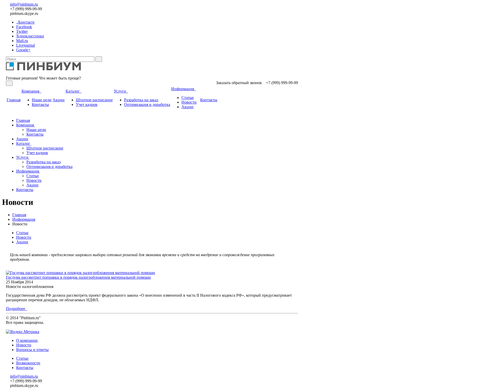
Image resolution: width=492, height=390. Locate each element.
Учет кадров (86, 104)
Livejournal (25, 45)
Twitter (22, 31)
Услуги (121, 91)
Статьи (187, 97)
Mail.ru (22, 40)
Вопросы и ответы (32, 349)
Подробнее (16, 308)
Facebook (24, 27)
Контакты (40, 104)
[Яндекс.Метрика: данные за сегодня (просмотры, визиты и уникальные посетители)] (22, 331)
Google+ (23, 50)
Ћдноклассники (30, 36)
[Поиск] (98, 59)
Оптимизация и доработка (147, 104)
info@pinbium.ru (24, 4)
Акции (59, 100)
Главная (13, 100)
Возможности (28, 363)
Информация (183, 89)
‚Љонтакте (25, 22)
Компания (31, 91)
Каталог (74, 91)
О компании (27, 340)
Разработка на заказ (141, 100)
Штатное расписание (94, 100)
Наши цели (42, 100)
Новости (189, 102)
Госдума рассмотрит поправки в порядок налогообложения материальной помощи (78, 277)
